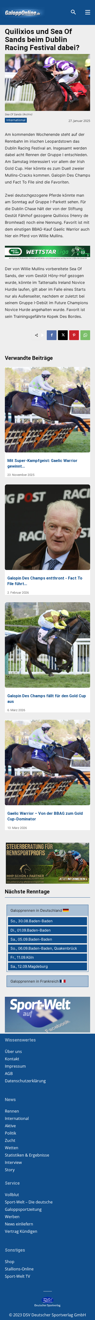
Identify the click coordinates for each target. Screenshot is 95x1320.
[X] (63, 335)
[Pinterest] (74, 335)
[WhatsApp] (85, 335)
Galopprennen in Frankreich (35, 981)
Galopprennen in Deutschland (36, 910)
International (15, 120)
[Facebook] (52, 335)
